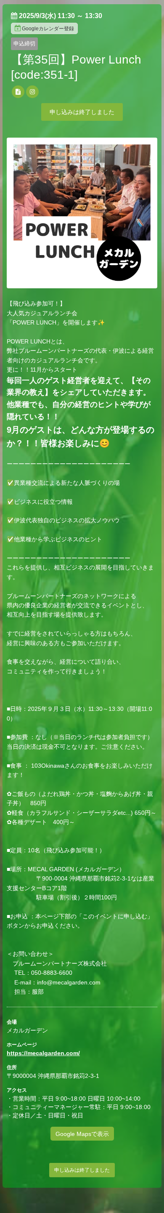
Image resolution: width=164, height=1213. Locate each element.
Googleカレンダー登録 (48, 29)
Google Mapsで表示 (82, 1134)
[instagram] (32, 91)
